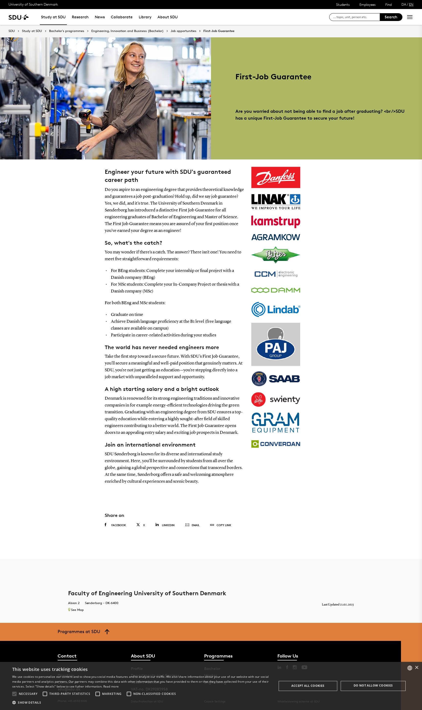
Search (391, 17)
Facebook (118, 525)
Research (80, 17)
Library (145, 17)
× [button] (416, 667)
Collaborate (122, 17)
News (100, 17)
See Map (77, 610)
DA (403, 4)
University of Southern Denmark (33, 4)
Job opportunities (183, 31)
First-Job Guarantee (218, 31)
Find (388, 4)
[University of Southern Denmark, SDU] (19, 17)
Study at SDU (53, 17)
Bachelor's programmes (66, 31)
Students (343, 4)
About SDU (168, 17)
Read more (111, 686)
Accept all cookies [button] (307, 686)
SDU (12, 30)
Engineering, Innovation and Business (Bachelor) (127, 31)
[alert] (211, 686)
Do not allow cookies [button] (373, 685)
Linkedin (168, 525)
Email (196, 525)
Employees (367, 4)
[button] (14, 694)
